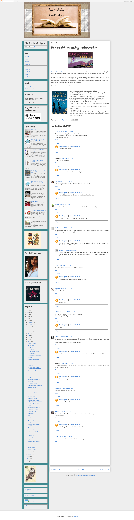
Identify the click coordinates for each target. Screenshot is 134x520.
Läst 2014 (27, 69)
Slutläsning (30, 381)
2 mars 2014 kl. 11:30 (65, 181)
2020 (28, 310)
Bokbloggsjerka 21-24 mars (34, 379)
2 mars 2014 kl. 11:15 (66, 158)
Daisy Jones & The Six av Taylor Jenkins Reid (37, 140)
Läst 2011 (27, 76)
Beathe (57, 228)
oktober (30, 326)
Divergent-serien (32, 387)
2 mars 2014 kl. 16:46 (76, 424)
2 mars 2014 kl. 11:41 (66, 228)
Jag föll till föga (31, 396)
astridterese (58, 312)
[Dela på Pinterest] (77, 120)
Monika (57, 204)
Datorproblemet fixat (33, 422)
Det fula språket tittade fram (34, 429)
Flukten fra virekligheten (58, 72)
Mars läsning (31, 347)
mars (29, 341)
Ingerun (57, 288)
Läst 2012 (27, 74)
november (30, 324)
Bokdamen (58, 388)
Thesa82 (57, 131)
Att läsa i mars (31, 447)
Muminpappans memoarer (34, 375)
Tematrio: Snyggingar (33, 392)
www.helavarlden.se (30, 490)
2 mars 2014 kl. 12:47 (66, 288)
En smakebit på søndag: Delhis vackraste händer (34, 368)
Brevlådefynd (34, 192)
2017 (28, 314)
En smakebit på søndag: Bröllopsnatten (34, 442)
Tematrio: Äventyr (32, 343)
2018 (28, 312)
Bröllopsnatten (31, 377)
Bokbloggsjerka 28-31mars (34, 355)
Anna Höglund (63, 146)
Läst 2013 (27, 71)
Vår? (29, 363)
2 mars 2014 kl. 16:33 (66, 411)
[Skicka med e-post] (71, 120)
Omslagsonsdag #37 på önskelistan (33, 360)
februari (30, 452)
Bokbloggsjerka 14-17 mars (34, 407)
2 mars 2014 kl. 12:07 (76, 241)
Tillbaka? (33, 130)
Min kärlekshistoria (32, 383)
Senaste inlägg (56, 469)
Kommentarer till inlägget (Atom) (85, 475)
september (31, 329)
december (30, 322)
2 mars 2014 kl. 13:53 (70, 250)
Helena (57, 411)
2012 (28, 458)
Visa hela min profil (29, 89)
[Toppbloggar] (28, 505)
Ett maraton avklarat (33, 370)
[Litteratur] (28, 489)
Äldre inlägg (104, 469)
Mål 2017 (27, 61)
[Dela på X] (74, 120)
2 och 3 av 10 (31, 437)
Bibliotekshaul (31, 413)
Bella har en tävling (32, 398)
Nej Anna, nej (31, 445)
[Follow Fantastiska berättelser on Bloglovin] (30, 47)
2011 (28, 461)
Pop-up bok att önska (33, 409)
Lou (28, 427)
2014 (28, 320)
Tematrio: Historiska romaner (38, 210)
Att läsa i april (31, 345)
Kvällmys (30, 357)
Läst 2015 (27, 66)
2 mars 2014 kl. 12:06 (76, 192)
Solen (29, 415)
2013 (28, 456)
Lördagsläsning (31, 353)
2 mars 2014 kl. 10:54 (66, 131)
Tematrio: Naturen (32, 417)
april (29, 339)
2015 (28, 318)
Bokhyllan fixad (31, 394)
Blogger (75, 516)
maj (29, 337)
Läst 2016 (27, 64)
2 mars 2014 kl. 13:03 (69, 312)
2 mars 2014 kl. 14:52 (76, 376)
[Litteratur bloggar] (30, 495)
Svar (58, 143)
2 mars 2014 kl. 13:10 (76, 276)
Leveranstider (28, 507)
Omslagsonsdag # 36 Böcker (35, 385)
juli (29, 333)
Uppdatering (31, 420)
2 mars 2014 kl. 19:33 (65, 436)
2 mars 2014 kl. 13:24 (66, 336)
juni (29, 335)
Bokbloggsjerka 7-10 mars (34, 431)
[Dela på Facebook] (76, 120)
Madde (57, 336)
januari (30, 454)
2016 (28, 316)
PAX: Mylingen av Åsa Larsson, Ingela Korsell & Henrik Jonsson (37, 183)
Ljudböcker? (31, 365)
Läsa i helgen (34, 201)
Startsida (81, 469)
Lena (56, 265)
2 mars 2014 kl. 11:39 (66, 204)
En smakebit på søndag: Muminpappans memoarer (35, 401)
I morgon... (30, 389)
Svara (56, 140)
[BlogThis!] (73, 120)
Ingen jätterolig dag (32, 372)
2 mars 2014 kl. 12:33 (64, 265)
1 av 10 (29, 439)
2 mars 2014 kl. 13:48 (76, 351)
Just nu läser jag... (35, 220)
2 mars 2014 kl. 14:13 (68, 388)
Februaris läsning (32, 449)
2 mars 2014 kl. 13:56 (66, 363)
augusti (30, 331)
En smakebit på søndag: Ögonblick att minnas (34, 350)
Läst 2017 (27, 59)
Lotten (57, 436)
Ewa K (57, 181)
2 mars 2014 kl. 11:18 (76, 146)
